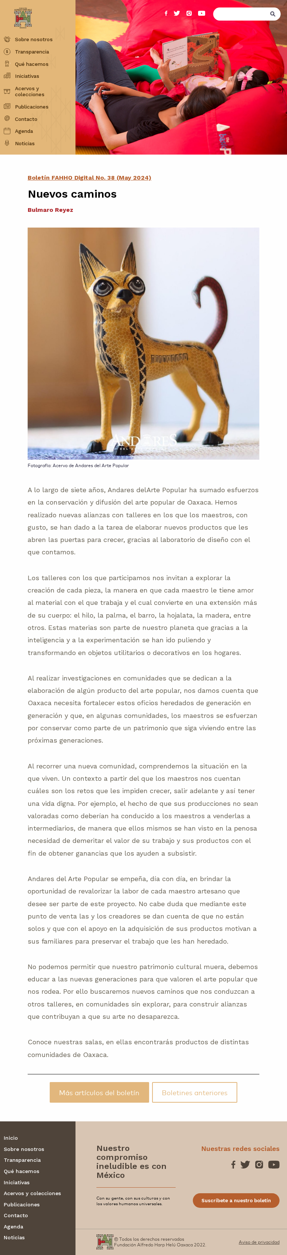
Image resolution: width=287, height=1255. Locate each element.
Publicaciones (32, 107)
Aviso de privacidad (259, 1242)
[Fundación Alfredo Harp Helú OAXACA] (18, 13)
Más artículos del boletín (99, 1092)
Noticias (25, 143)
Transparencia (32, 52)
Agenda (24, 131)
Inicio (11, 1138)
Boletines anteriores (195, 1092)
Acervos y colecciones (29, 91)
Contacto (26, 119)
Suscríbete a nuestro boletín (236, 1200)
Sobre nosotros (34, 39)
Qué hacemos (32, 64)
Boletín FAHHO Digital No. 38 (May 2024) (89, 177)
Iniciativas (27, 76)
